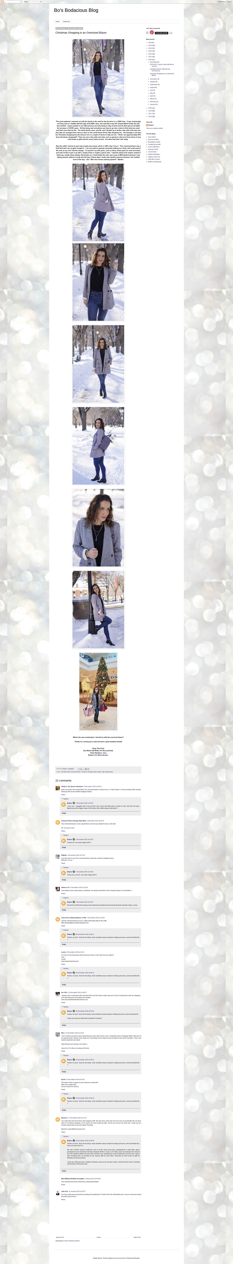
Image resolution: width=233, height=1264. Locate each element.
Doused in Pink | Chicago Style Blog (73, 821)
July (151, 90)
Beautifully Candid (154, 142)
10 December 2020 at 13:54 (74, 1033)
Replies (66, 799)
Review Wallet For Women (70, 1086)
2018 (150, 111)
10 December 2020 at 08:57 (77, 992)
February (153, 101)
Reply (63, 794)
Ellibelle (64, 855)
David (63, 1079)
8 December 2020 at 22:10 (75, 952)
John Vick (64, 1191)
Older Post (137, 1237)
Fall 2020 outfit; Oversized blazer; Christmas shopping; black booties (81, 771)
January (153, 104)
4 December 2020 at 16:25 (79, 887)
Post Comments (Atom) (72, 1241)
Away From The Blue (68, 1048)
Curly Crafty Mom (153, 147)
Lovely (63, 952)
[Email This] (79, 769)
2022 (150, 54)
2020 (150, 59)
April (152, 96)
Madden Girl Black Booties (98, 755)
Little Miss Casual (154, 159)
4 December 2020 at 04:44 (92, 786)
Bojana (69, 803)
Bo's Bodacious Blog (76, 10)
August (152, 87)
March (152, 99)
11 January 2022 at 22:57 (77, 1191)
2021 (150, 57)
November (153, 79)
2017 (150, 113)
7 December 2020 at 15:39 (96, 918)
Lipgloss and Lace (154, 157)
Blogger (137, 1258)
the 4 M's (64, 992)
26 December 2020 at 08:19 (85, 1011)
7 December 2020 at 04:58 (84, 872)
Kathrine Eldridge (154, 154)
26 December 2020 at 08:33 (85, 1098)
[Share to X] (83, 769)
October (153, 82)
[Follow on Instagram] (147, 34)
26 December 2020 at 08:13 (85, 934)
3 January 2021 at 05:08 (92, 1179)
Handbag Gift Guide (82, 1048)
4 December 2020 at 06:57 (95, 821)
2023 (150, 51)
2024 (150, 48)
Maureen (64, 1118)
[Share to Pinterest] (88, 769)
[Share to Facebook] (86, 769)
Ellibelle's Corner (67, 860)
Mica (63, 1033)
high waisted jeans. (107, 771)
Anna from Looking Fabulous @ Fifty (73, 918)
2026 (150, 42)
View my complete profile (154, 128)
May (151, 93)
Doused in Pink (69, 828)
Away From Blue (153, 139)
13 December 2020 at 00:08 (75, 1079)
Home (58, 21)
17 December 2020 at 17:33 (77, 1118)
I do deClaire (152, 152)
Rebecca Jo (65, 887)
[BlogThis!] (81, 769)
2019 (150, 108)
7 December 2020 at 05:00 (84, 902)
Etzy (104, 753)
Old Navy (103, 751)
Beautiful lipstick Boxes (68, 1196)
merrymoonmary (120, 1258)
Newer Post (60, 1237)
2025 (150, 45)
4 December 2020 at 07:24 (76, 855)
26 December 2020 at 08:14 (85, 973)
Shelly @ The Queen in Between (72, 786)
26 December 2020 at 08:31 (85, 1060)
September (154, 84)
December (153, 62)
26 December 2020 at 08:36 (85, 1141)
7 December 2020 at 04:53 (84, 803)
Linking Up (66, 21)
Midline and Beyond (154, 162)
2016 (150, 116)
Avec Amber (152, 137)
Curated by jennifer (154, 144)
